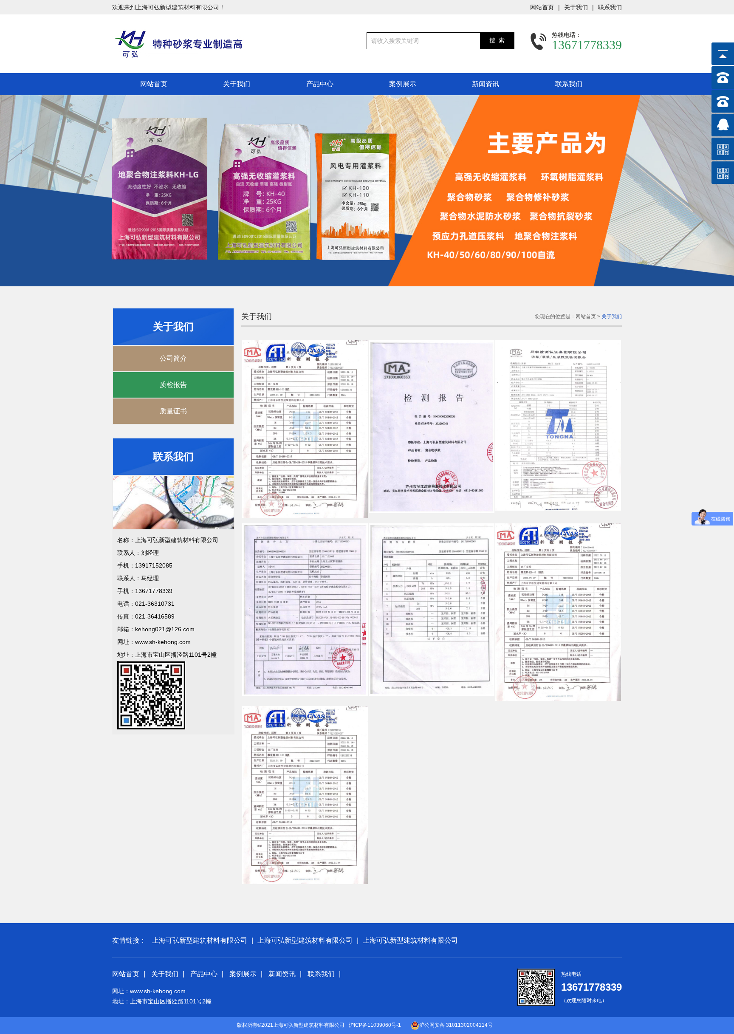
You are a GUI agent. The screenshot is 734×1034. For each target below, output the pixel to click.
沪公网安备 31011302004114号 (456, 1025)
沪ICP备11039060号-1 (375, 1025)
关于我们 (576, 7)
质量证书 (173, 411)
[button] (711, 191)
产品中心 (319, 84)
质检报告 (173, 384)
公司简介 (173, 358)
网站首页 (542, 7)
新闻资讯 (485, 84)
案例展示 (402, 84)
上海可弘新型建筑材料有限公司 (199, 940)
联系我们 (610, 7)
